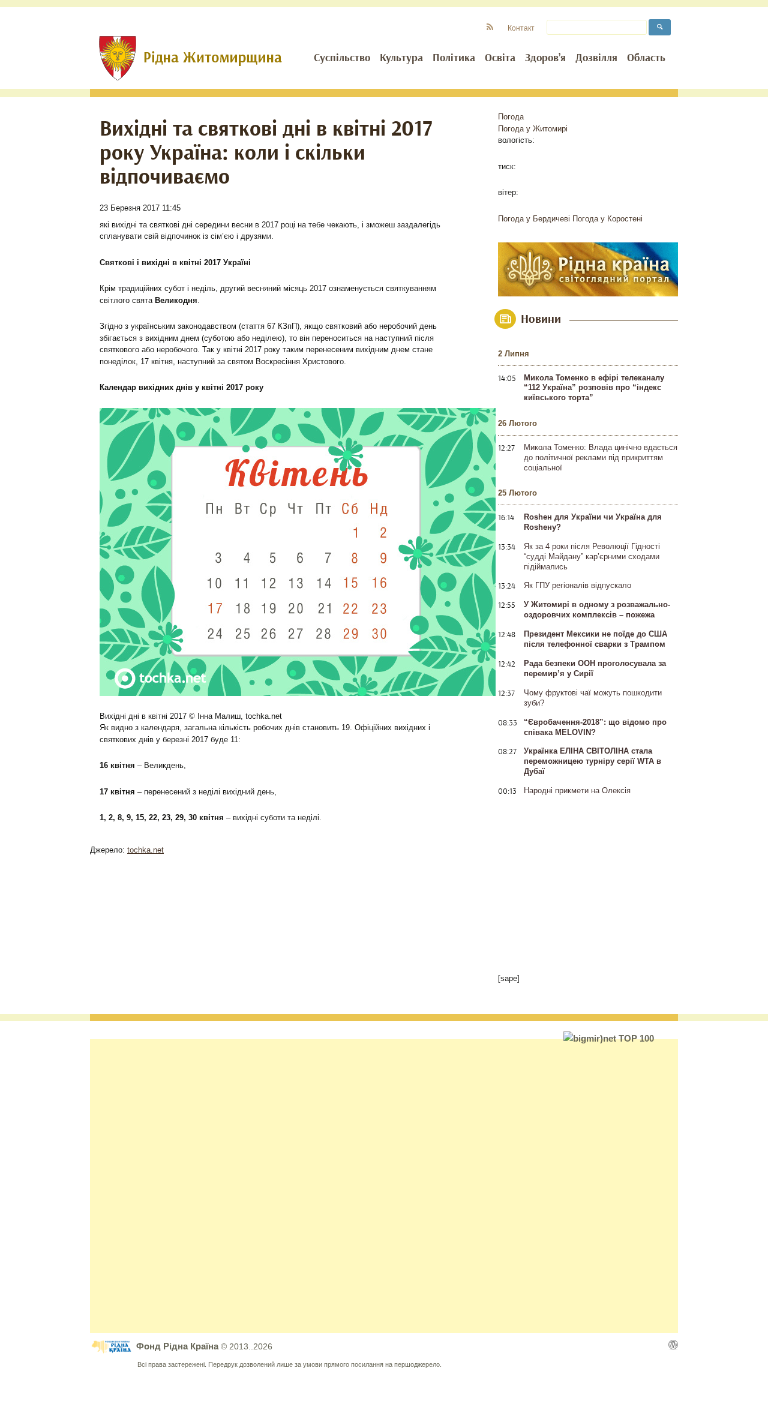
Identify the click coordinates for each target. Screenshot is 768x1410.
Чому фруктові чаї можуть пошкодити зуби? (593, 697)
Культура (401, 58)
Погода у (533, 128)
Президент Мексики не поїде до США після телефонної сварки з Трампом (595, 639)
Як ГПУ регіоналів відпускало (577, 585)
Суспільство (342, 58)
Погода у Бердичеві (534, 218)
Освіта (500, 58)
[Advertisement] (384, 1186)
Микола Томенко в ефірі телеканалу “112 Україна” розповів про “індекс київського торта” (594, 388)
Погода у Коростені (607, 218)
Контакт (521, 28)
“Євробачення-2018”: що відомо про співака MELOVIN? (595, 727)
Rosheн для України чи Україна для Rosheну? (593, 522)
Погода (511, 116)
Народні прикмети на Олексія (577, 790)
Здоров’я (545, 58)
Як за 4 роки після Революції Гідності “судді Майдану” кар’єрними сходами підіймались (592, 556)
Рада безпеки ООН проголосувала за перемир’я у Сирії (595, 668)
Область (646, 58)
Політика (454, 58)
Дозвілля (596, 58)
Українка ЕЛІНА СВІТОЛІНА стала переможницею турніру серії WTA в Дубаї (592, 761)
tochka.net (145, 849)
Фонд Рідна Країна (178, 1346)
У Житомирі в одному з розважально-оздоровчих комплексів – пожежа (597, 609)
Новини (541, 319)
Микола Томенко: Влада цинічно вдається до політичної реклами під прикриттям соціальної (600, 457)
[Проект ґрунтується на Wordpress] (673, 1344)
